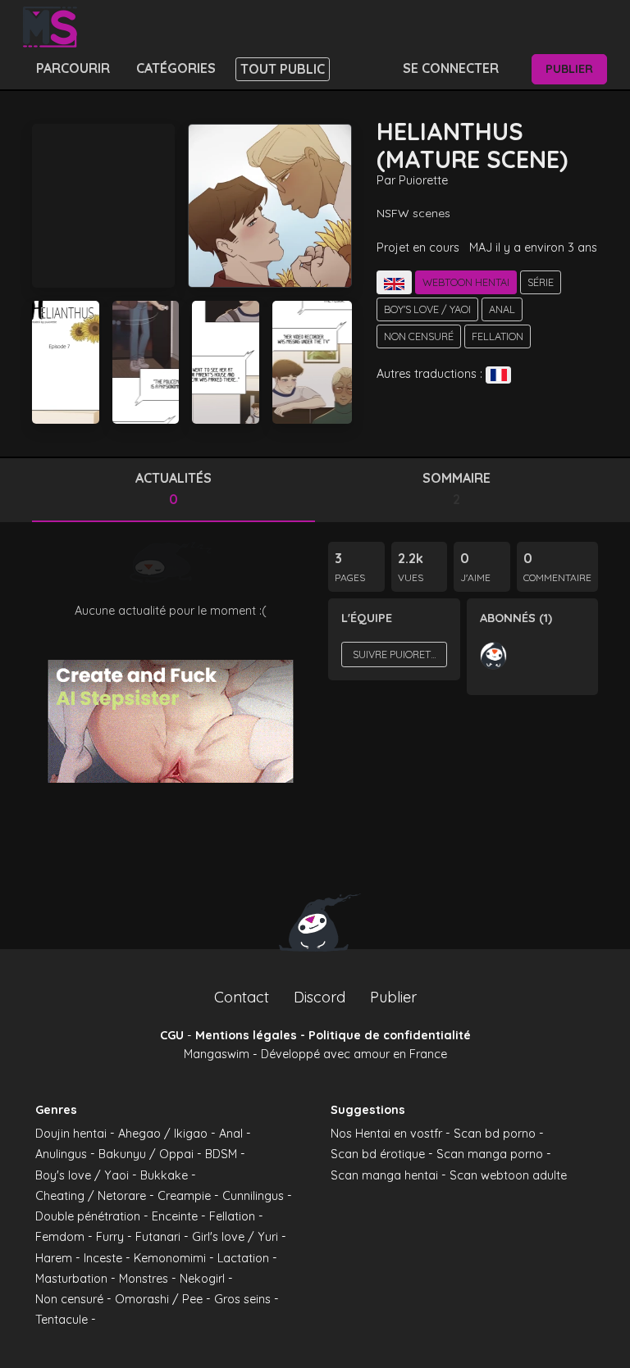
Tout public (282, 69)
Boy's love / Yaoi (427, 309)
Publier (569, 68)
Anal (502, 309)
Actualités (173, 488)
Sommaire (456, 488)
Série (540, 282)
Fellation (497, 336)
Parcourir (73, 68)
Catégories (176, 68)
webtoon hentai (465, 282)
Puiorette (423, 180)
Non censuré (419, 336)
